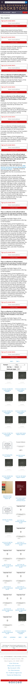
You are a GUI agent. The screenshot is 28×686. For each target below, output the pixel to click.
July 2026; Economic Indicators (20, 456)
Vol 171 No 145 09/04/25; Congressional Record (7, 566)
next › (11, 361)
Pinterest (18, 682)
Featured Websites (14, 675)
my (6, 12)
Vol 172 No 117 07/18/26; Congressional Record (20, 544)
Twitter (12, 682)
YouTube (16, 682)
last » (18, 361)
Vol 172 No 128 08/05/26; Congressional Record (20, 610)
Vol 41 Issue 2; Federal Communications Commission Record (21, 499)
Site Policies (14, 663)
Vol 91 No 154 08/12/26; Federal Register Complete (7, 412)
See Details (14, 650)
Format (5, 365)
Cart (25, 12)
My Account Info (14, 668)
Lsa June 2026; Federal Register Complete (21, 434)
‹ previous (12, 637)
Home (2, 15)
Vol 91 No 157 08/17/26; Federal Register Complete (7, 434)
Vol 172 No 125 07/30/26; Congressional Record (20, 521)
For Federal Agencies (14, 672)
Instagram (14, 682)
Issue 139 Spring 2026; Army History (7, 455)
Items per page (11, 369)
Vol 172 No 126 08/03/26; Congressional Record (20, 566)
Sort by (9, 367)
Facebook (9, 682)
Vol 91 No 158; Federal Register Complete (21, 476)
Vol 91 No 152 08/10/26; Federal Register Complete (7, 390)
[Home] (14, 9)
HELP (14, 12)
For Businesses (14, 670)
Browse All (7, 15)
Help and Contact (14, 665)
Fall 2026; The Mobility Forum (7, 520)
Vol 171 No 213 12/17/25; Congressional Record (7, 588)
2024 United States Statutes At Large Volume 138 (7, 497)
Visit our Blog (14, 680)
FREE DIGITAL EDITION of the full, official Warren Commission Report (13, 167)
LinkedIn (21, 682)
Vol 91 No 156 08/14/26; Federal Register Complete (7, 477)
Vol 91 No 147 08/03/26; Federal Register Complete (20, 632)
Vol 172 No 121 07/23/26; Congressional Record (7, 632)
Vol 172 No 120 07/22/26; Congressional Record (7, 610)
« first (5, 637)
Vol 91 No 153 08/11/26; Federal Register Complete (20, 390)
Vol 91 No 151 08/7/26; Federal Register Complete (7, 544)
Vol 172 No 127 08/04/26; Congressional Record (20, 588)
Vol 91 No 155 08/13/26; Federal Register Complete (20, 412)
